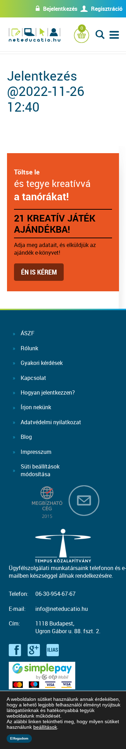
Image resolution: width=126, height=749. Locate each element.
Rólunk (29, 348)
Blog (26, 437)
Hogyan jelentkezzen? (48, 392)
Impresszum (36, 452)
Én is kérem (39, 272)
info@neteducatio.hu (61, 609)
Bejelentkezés (60, 9)
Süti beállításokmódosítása (40, 470)
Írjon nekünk (36, 407)
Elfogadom (19, 738)
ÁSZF (27, 333)
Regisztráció (106, 9)
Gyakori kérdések (42, 363)
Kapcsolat (33, 378)
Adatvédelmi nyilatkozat (51, 422)
